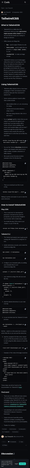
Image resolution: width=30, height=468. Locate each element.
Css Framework (5, 432)
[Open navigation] (2, 2)
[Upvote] (2, 441)
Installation (12, 429)
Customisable (22, 429)
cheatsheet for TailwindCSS (18, 404)
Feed (2, 8)
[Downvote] (5, 441)
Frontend (4, 429)
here (20, 387)
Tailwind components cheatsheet (13, 406)
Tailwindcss (15, 432)
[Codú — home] (6, 2)
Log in (16, 463)
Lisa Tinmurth (9, 8)
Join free (22, 463)
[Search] (25, 2)
